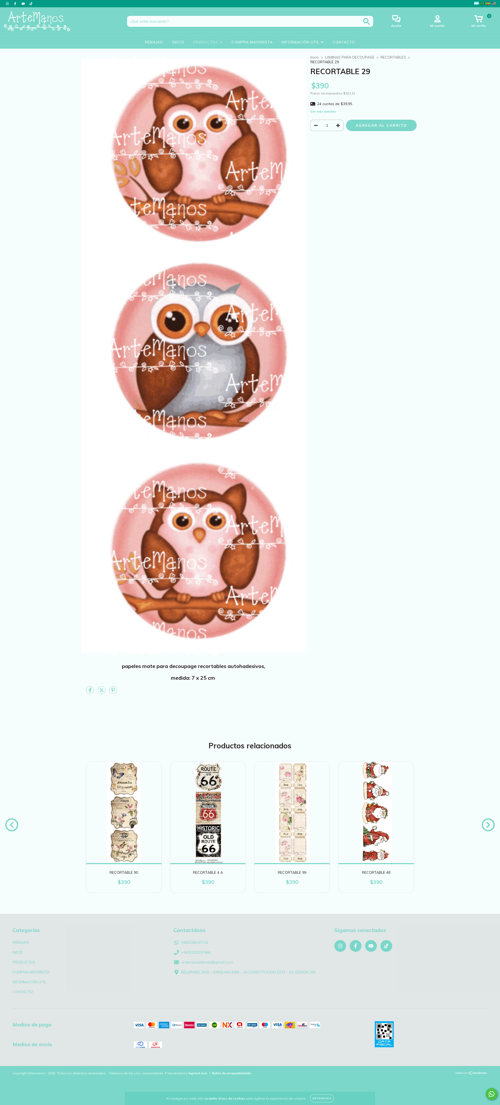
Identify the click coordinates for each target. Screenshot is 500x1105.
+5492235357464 (196, 952)
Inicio (314, 57)
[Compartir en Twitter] (102, 692)
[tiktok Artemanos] (31, 3)
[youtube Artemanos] (24, 3)
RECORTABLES (393, 57)
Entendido (322, 1098)
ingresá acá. (198, 1073)
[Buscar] (366, 21)
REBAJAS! (154, 42)
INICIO (178, 42)
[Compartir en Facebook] (90, 692)
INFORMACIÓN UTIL (301, 42)
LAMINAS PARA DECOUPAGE (349, 57)
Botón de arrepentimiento (231, 1073)
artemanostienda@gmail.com (207, 962)
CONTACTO (344, 42)
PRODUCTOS (206, 42)
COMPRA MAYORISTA (252, 42)
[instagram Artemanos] (8, 3)
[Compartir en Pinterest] (113, 692)
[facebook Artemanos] (16, 3)
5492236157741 (194, 942)
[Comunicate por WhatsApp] (491, 1094)
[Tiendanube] (471, 1073)
